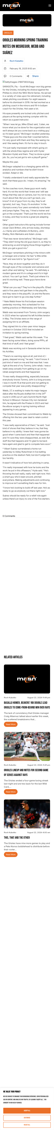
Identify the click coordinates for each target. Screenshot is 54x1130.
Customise (27, 1118)
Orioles (8, 33)
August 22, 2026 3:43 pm (38, 765)
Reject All (27, 1125)
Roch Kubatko (16, 61)
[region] (27, 1109)
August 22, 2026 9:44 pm (38, 697)
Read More (10, 724)
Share (35, 76)
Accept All (27, 1110)
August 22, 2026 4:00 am (38, 832)
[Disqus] (27, 551)
